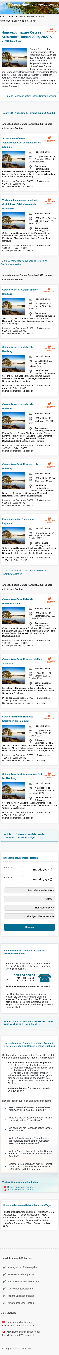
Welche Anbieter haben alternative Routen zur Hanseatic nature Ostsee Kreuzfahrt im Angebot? (30, 1153)
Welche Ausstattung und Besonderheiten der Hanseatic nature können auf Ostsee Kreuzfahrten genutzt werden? (29, 1141)
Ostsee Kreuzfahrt (34, 16)
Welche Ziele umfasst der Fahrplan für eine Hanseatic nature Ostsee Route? (30, 1118)
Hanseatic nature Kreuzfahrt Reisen (18, 21)
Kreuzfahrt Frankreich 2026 (17, 1223)
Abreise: (9, 877)
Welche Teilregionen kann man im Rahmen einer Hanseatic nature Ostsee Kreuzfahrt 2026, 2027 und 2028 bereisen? (31, 1166)
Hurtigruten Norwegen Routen (19, 1212)
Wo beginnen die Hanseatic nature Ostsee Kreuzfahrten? (30, 1129)
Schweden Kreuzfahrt (37, 1220)
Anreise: (9, 867)
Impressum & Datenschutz (19, 1348)
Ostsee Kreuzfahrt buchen (20, 1187)
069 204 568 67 (16, 1091)
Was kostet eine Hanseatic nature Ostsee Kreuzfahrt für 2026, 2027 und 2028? (29, 1108)
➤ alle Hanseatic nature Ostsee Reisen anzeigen (32, 96)
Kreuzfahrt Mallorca (32, 1217)
